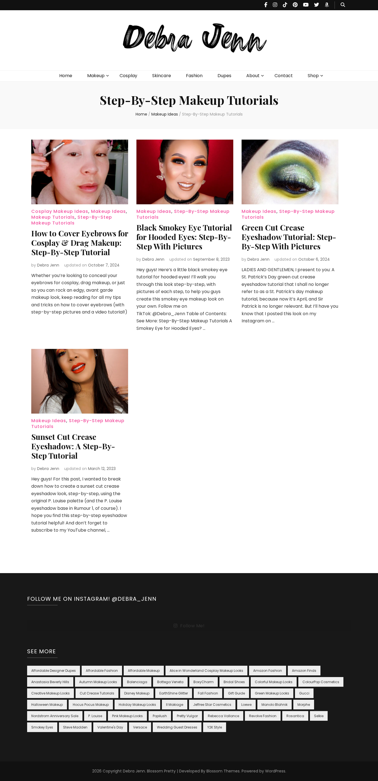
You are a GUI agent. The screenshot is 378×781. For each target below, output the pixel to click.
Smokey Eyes (42, 727)
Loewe (246, 704)
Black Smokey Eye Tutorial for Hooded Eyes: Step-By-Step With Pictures (184, 236)
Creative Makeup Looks (50, 693)
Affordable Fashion (102, 670)
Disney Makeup (136, 693)
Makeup (96, 75)
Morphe (303, 704)
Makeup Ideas (108, 211)
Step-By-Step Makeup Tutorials (71, 220)
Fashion (194, 75)
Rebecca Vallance (223, 716)
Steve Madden (75, 727)
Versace (140, 727)
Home (65, 75)
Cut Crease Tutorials (97, 693)
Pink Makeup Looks (127, 716)
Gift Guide (236, 693)
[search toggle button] (343, 5)
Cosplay (128, 75)
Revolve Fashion (262, 716)
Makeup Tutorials (53, 217)
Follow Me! (192, 626)
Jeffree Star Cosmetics (212, 704)
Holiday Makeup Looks (137, 704)
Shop (313, 75)
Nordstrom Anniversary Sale (54, 716)
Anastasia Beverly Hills (50, 682)
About (253, 75)
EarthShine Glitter (173, 693)
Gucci (304, 693)
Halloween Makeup (47, 704)
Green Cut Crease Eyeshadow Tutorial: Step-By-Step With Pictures (289, 236)
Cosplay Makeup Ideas (59, 211)
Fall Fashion (208, 693)
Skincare (161, 75)
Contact (284, 75)
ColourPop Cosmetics (320, 682)
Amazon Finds (304, 670)
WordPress (275, 771)
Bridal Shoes (234, 682)
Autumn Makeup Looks (98, 682)
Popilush (160, 716)
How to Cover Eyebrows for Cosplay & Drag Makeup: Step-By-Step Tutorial (79, 242)
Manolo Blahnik (275, 704)
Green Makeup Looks (272, 693)
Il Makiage (174, 704)
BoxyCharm (203, 682)
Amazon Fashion (267, 670)
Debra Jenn (48, 265)
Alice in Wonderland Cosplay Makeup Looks (206, 670)
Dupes (224, 75)
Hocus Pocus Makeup (91, 704)
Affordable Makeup (144, 670)
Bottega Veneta (170, 682)
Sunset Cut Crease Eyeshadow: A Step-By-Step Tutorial (73, 446)
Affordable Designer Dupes (53, 670)
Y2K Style (214, 727)
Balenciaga (137, 682)
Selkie (318, 716)
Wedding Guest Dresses (177, 727)
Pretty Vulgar (187, 716)
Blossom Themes (223, 771)
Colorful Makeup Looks (273, 682)
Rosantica (295, 716)
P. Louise (95, 716)
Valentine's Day (110, 727)
